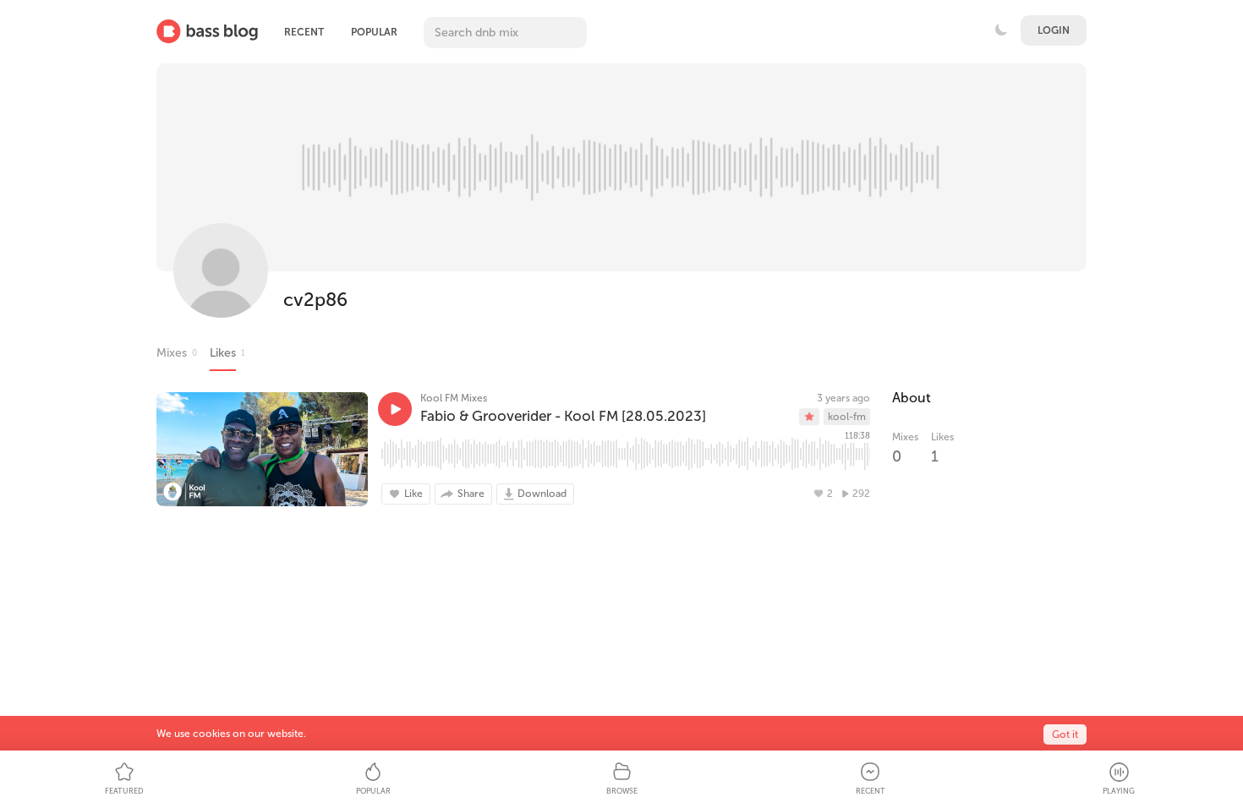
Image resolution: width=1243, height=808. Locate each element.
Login (1054, 30)
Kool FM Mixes (453, 398)
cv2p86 (315, 299)
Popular (374, 32)
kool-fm (847, 417)
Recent (304, 32)
